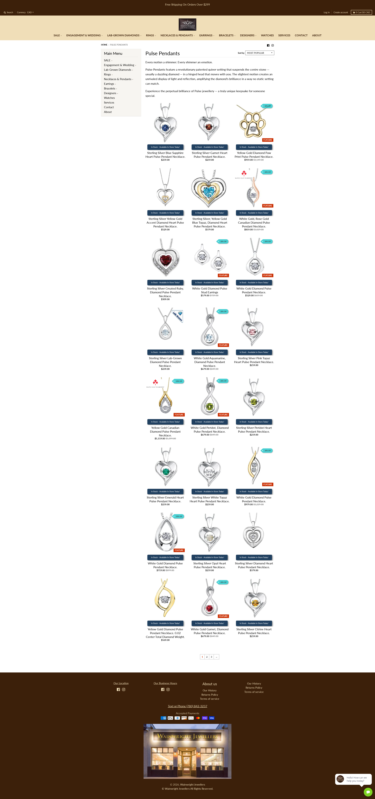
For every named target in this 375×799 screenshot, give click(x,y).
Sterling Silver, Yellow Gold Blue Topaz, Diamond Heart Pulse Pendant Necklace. (209, 222)
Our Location (121, 683)
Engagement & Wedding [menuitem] (83, 35)
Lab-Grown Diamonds (117, 69)
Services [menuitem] (284, 35)
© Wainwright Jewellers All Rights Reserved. (187, 788)
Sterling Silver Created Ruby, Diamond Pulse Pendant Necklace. (165, 292)
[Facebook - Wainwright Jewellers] (268, 44)
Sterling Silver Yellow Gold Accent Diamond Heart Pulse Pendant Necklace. (165, 222)
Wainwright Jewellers (192, 784)
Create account (341, 12)
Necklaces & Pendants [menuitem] (177, 35)
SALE (107, 60)
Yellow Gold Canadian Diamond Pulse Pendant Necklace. (165, 431)
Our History (210, 690)
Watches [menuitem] (267, 35)
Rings (107, 74)
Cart (363, 12)
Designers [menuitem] (247, 35)
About (108, 111)
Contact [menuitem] (301, 35)
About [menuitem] (317, 35)
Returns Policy (209, 694)
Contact (109, 107)
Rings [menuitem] (150, 35)
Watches (109, 97)
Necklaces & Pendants (117, 79)
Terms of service (209, 698)
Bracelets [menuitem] (226, 35)
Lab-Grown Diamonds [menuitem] (123, 35)
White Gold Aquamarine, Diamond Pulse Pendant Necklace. (210, 361)
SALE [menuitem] (57, 35)
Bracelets (109, 88)
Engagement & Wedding (119, 65)
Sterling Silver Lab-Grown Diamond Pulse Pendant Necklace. (165, 361)
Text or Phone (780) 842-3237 (187, 706)
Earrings (109, 83)
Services (109, 102)
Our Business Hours (165, 683)
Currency (21, 12)
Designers (110, 93)
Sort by (241, 53)
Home (104, 44)
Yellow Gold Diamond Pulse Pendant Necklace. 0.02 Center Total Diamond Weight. (165, 632)
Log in (327, 12)
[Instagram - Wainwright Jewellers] (272, 44)
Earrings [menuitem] (205, 35)
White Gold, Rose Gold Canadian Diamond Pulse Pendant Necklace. (254, 222)
